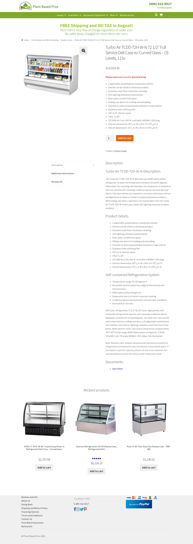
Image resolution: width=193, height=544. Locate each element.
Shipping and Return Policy (34, 508)
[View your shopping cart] (163, 14)
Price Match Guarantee (32, 522)
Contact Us (26, 519)
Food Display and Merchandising (44, 40)
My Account (26, 526)
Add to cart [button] (44, 467)
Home (26, 40)
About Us (25, 500)
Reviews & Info (127, 15)
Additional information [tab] (62, 173)
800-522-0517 (82, 503)
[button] (83, 51)
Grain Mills (73, 15)
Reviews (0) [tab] (56, 181)
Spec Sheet (117, 368)
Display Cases (66, 40)
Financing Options (30, 511)
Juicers (60, 15)
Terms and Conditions (32, 515)
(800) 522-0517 (160, 4)
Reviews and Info (29, 497)
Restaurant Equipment (94, 15)
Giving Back (26, 504)
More (112, 15)
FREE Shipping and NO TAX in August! (96, 25)
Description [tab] (57, 165)
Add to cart (124, 138)
